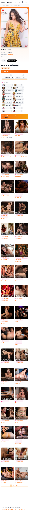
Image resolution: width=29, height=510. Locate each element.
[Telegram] (22, 2)
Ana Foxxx (19, 257)
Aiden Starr (5, 215)
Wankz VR (4, 482)
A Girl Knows (11, 240)
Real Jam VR (18, 443)
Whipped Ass (8, 218)
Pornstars (9, 5)
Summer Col (19, 341)
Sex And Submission (24, 156)
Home (3, 5)
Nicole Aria (5, 319)
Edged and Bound (9, 156)
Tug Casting (18, 402)
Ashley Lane (5, 236)
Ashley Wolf (19, 440)
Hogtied (7, 195)
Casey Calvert (5, 298)
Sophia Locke (19, 236)
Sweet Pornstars (6, 2)
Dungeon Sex (22, 216)
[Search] (15, 2)
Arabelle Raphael (6, 133)
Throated (18, 135)
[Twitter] (19, 2)
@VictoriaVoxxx (12, 60)
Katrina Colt (24, 257)
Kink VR (7, 176)
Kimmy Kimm (19, 194)
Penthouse (4, 259)
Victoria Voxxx (5, 135)
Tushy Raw (18, 383)
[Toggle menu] (26, 2)
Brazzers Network (19, 482)
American (10, 54)
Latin (9, 56)
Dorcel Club (18, 176)
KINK (3, 137)
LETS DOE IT (4, 240)
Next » (17, 485)
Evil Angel (4, 441)
